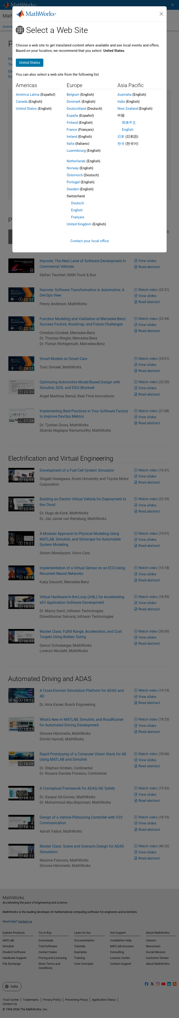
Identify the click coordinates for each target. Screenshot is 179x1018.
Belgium (73, 94)
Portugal (73, 182)
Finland (72, 122)
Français (77, 217)
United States (26, 108)
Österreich (75, 175)
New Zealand (127, 108)
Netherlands (76, 161)
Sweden (73, 189)
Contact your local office (89, 241)
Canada (22, 101)
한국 (120, 143)
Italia (70, 143)
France (72, 129)
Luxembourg (76, 150)
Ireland (72, 136)
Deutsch (77, 203)
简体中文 (129, 122)
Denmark (74, 101)
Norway (73, 168)
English (77, 210)
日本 (120, 136)
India (121, 101)
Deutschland (76, 108)
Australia (124, 94)
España (72, 115)
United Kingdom (79, 224)
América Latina (27, 94)
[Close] (161, 14)
